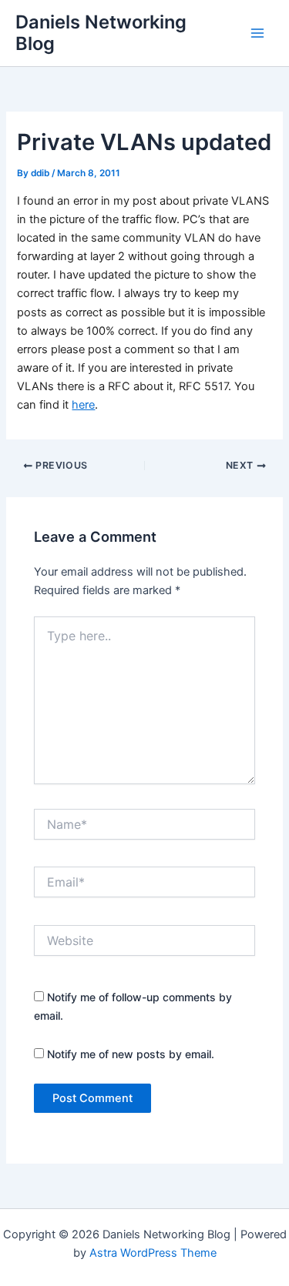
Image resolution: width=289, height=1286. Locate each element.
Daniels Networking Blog (101, 33)
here (83, 405)
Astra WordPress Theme (153, 1253)
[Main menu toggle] (257, 33)
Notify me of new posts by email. (130, 1054)
